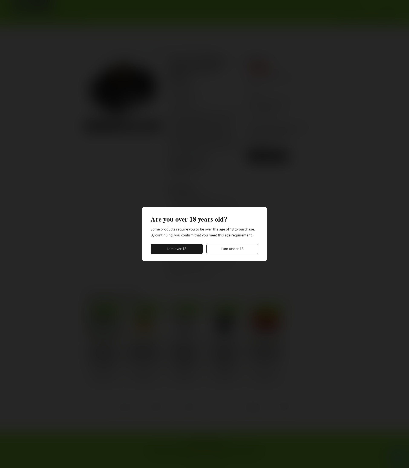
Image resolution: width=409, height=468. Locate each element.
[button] (177, 249)
